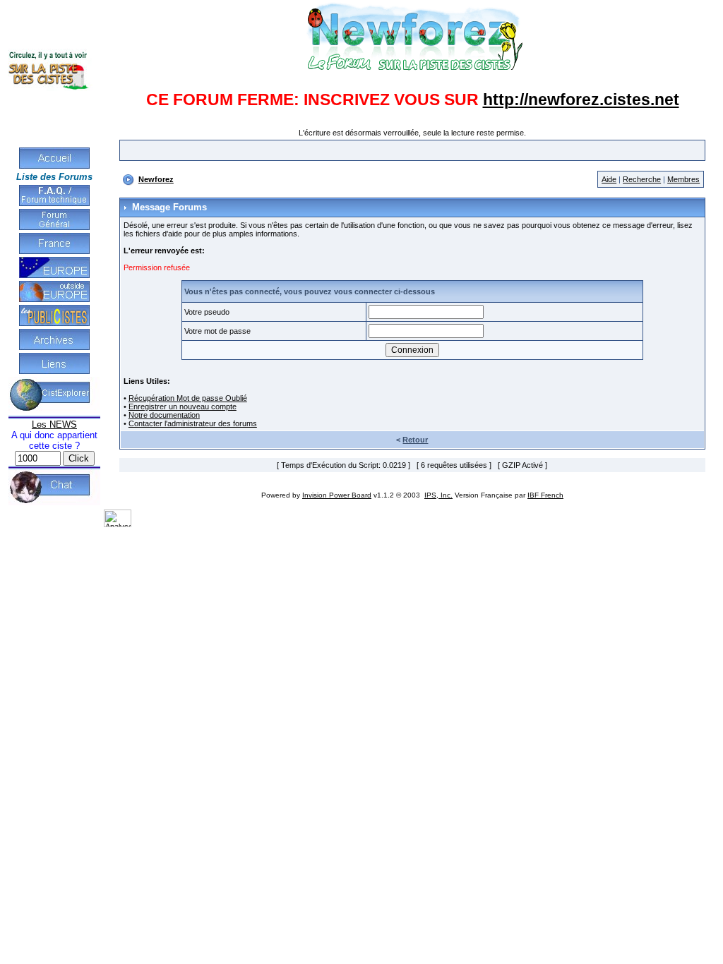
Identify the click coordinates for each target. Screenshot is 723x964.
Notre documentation (164, 415)
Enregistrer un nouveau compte (183, 406)
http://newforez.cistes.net (581, 99)
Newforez (156, 179)
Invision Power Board (336, 495)
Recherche (642, 179)
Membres (683, 179)
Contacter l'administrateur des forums (193, 423)
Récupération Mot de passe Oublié (188, 398)
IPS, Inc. (438, 495)
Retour (415, 439)
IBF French (545, 495)
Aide (609, 179)
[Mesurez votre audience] (117, 524)
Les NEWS (54, 424)
